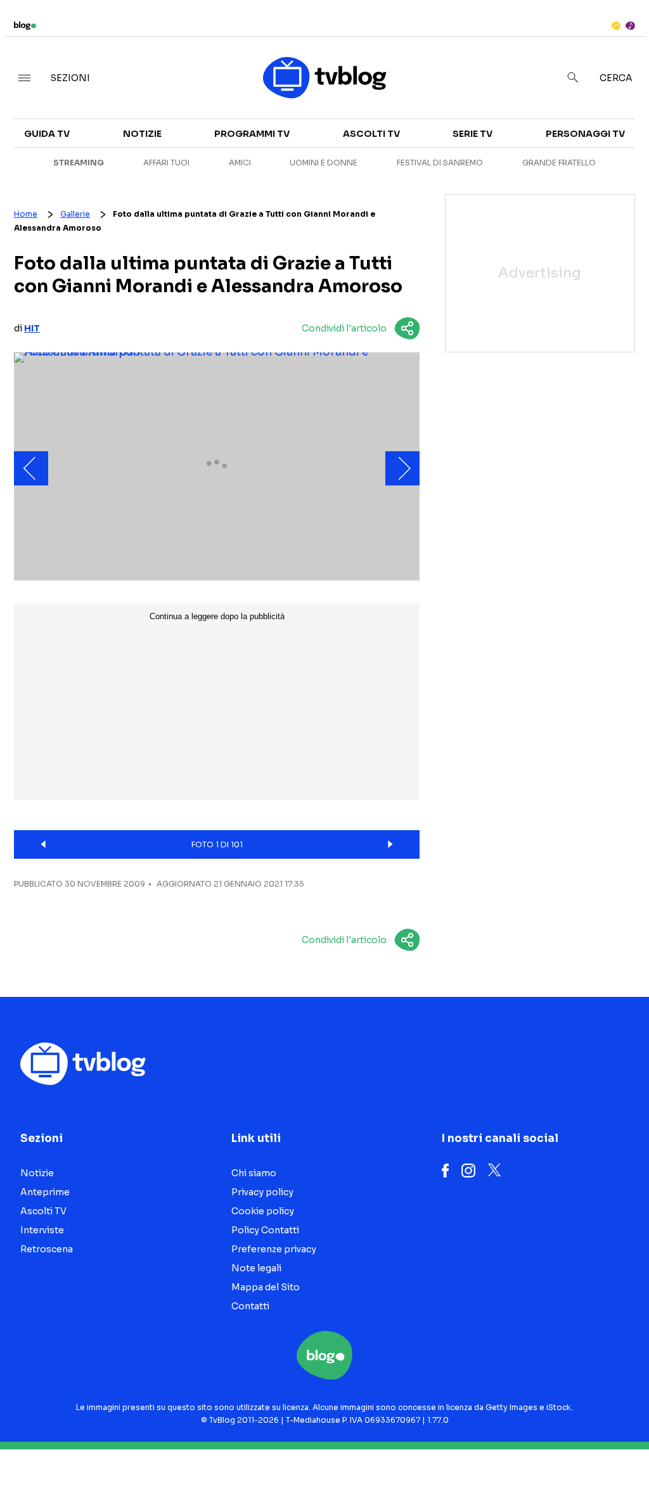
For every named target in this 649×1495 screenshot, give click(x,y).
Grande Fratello (559, 162)
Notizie (142, 133)
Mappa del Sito (265, 1287)
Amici (240, 162)
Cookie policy (262, 1211)
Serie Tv (472, 133)
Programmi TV (252, 133)
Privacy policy (262, 1192)
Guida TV (47, 133)
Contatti (250, 1306)
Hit (32, 328)
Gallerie (75, 214)
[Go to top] (552, 1453)
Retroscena (46, 1249)
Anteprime (45, 1192)
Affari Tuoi (166, 162)
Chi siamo (253, 1173)
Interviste (42, 1230)
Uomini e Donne (323, 162)
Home (25, 214)
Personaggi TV (585, 133)
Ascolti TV (371, 133)
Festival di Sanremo (440, 162)
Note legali (256, 1268)
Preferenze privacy (273, 1249)
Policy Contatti (265, 1230)
